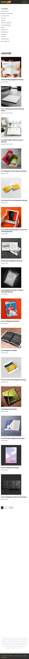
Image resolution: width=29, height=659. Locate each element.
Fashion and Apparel (6, 22)
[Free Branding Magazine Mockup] (14, 67)
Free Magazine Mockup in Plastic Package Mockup (12, 291)
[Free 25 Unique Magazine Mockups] (14, 426)
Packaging (3, 34)
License (25, 656)
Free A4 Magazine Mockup (10, 321)
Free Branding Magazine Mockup (12, 80)
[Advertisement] (14, 529)
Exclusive (3, 20)
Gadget (3, 27)
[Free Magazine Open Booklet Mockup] (14, 158)
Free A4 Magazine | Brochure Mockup (13, 497)
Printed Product (5, 39)
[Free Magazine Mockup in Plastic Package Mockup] (14, 277)
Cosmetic (3, 18)
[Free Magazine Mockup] (14, 338)
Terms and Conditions (7, 656)
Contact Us (4, 657)
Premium (3, 36)
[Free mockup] (6, 2)
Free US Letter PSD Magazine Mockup (13, 380)
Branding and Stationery (7, 13)
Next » (11, 507)
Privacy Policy (17, 656)
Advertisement (5, 11)
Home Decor (4, 29)
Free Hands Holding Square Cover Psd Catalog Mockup (14, 230)
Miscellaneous (4, 32)
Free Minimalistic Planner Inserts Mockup (12, 141)
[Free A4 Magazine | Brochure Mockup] (14, 484)
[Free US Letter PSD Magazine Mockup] (14, 367)
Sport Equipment (5, 41)
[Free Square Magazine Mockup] (14, 248)
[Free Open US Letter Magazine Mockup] (14, 188)
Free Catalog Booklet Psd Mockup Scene (12, 110)
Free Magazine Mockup (9, 350)
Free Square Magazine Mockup (11, 261)
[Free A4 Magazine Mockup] (14, 308)
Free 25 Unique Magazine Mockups (13, 438)
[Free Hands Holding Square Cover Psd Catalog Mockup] (14, 217)
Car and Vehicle (5, 15)
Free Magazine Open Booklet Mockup (13, 171)
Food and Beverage (6, 25)
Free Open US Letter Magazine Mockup (14, 200)
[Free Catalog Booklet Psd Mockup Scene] (14, 96)
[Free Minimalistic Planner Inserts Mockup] (14, 127)
